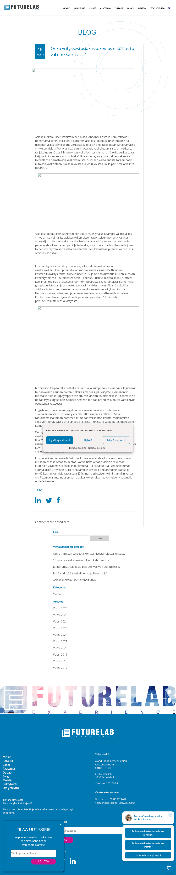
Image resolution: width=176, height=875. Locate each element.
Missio (66, 8)
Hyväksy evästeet (59, 440)
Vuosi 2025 (60, 615)
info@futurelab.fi (104, 777)
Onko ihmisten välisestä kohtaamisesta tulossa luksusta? (90, 553)
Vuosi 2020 (60, 648)
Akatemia (105, 8)
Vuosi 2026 (60, 608)
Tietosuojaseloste (77, 447)
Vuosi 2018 (60, 661)
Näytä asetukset (116, 440)
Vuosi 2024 (60, 621)
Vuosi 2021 (60, 641)
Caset (92, 8)
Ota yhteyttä (157, 8)
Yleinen (58, 594)
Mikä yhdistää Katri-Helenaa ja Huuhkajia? (80, 573)
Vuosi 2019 (60, 654)
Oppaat (119, 8)
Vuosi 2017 (60, 668)
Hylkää (88, 440)
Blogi (130, 8)
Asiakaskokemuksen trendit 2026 (74, 580)
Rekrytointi (10, 784)
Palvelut (79, 8)
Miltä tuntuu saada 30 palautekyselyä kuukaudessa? (86, 567)
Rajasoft (28, 803)
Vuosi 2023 (60, 628)
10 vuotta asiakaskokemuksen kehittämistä (81, 560)
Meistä (142, 8)
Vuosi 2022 (60, 635)
